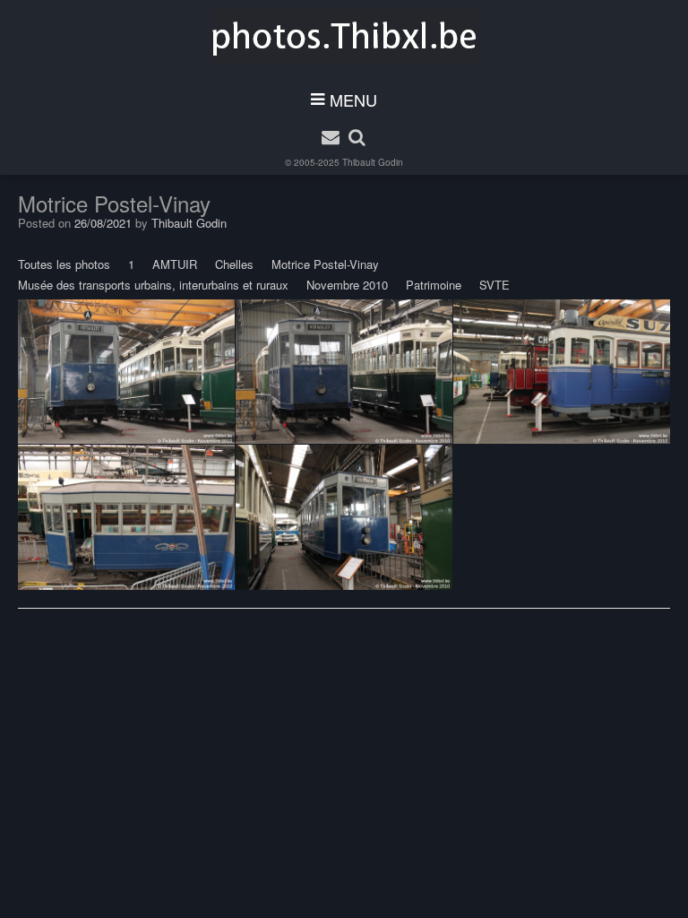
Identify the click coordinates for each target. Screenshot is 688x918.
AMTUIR (174, 264)
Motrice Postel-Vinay (325, 264)
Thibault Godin (372, 162)
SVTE (494, 284)
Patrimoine (433, 284)
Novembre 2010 (347, 284)
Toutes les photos (64, 264)
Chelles (234, 264)
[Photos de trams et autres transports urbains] (344, 37)
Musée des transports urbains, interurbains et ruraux (153, 284)
